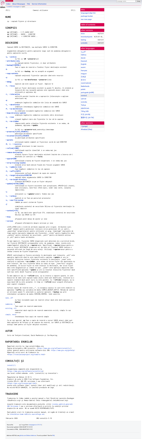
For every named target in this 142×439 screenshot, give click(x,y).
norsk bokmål (86, 83)
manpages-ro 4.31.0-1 (35, 424)
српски (83, 99)
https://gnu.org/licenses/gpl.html (22, 383)
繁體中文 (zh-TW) (87, 118)
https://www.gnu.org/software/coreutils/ (54, 348)
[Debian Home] (2, 4)
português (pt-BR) (87, 92)
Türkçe (83, 105)
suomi (83, 67)
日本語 (83, 77)
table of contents (88, 25)
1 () (84, 126)
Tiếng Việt (85, 111)
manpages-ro (17, 6)
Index (8, 4)
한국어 (83, 80)
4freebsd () (86, 129)
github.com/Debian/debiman (27, 435)
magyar (84, 74)
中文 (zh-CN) (85, 114)
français (84, 70)
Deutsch (84, 61)
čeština (83, 55)
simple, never (10, 314)
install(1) (11, 365)
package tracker (87, 16)
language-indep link (88, 13)
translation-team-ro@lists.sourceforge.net (27, 414)
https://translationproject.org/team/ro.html (26, 354)
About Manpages (18, 4)
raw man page (86, 19)
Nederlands (85, 86)
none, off (9, 298)
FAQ (28, 4)
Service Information (39, 4)
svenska (84, 102)
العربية (83, 52)
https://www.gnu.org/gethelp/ (63, 350)
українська (85, 108)
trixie (83, 34)
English (83, 64)
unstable (9, 6)
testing (83, 40)
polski (83, 89)
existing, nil (10, 308)
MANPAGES (9, 0)
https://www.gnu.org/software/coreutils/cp (25, 371)
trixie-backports (86, 37)
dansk (83, 58)
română (84, 96)
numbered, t (10, 304)
